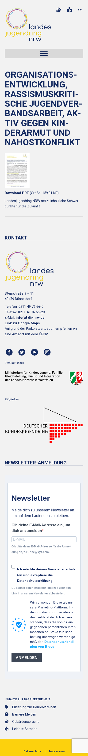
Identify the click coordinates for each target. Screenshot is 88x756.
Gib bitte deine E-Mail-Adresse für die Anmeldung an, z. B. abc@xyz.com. (41, 549)
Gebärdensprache (25, 722)
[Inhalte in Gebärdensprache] (58, 9)
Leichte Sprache (24, 729)
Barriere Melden (24, 714)
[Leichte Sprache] (69, 9)
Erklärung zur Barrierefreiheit (34, 707)
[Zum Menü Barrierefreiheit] (80, 9)
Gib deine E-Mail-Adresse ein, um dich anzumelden (40, 527)
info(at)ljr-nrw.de (30, 317)
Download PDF (17, 193)
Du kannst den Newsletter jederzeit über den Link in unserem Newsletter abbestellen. (41, 590)
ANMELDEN (27, 658)
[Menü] (44, 53)
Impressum (57, 751)
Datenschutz (32, 751)
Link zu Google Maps (22, 323)
